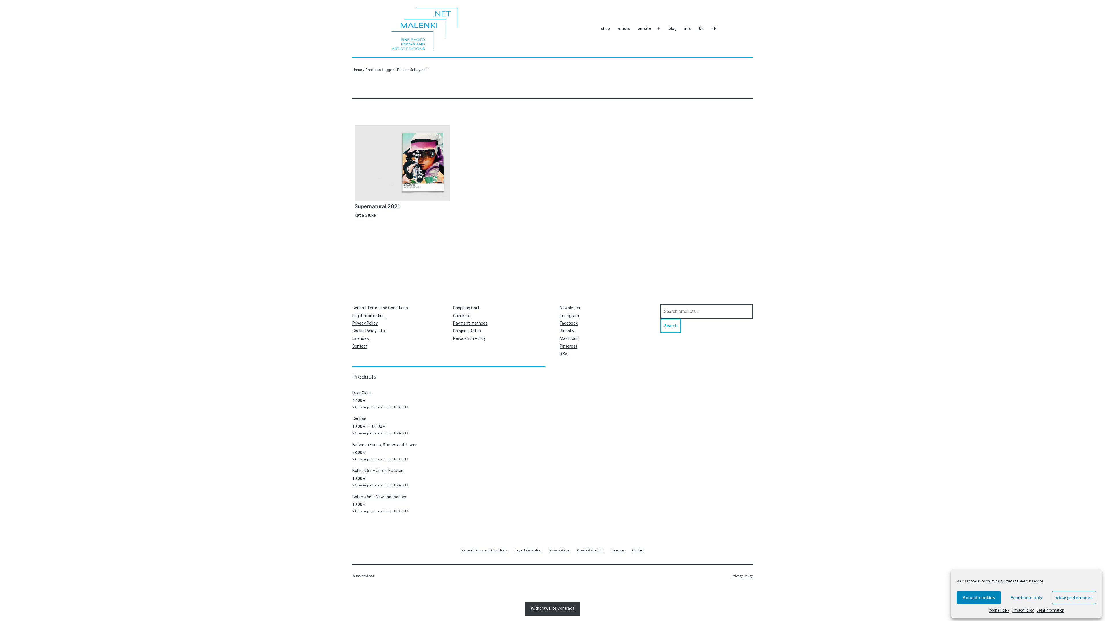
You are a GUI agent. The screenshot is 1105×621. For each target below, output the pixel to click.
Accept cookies (979, 597)
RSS (563, 353)
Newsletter (570, 308)
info (687, 28)
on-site (644, 28)
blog (673, 28)
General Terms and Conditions (380, 308)
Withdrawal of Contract (552, 608)
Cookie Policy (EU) (368, 331)
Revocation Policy (469, 338)
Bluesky (567, 331)
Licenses (360, 338)
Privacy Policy (1023, 610)
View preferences (1074, 597)
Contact (359, 346)
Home (357, 70)
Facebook (569, 323)
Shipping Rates (467, 331)
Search (670, 325)
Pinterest (568, 346)
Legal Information (1050, 610)
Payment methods (470, 323)
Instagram (569, 315)
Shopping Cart (466, 308)
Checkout (462, 315)
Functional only (1027, 597)
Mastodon (569, 338)
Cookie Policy (999, 610)
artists (624, 28)
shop (605, 28)
